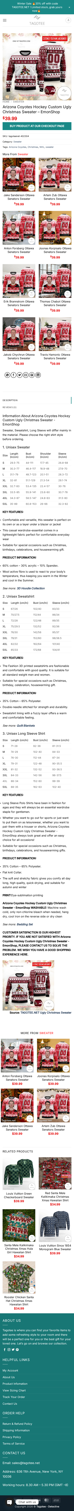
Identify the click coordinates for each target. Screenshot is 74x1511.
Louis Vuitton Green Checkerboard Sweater (19, 1195)
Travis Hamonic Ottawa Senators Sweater (55, 356)
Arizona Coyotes (17, 147)
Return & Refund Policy (17, 1423)
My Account (10, 1370)
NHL (42, 147)
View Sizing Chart (14, 1390)
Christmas (33, 147)
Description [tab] (10, 400)
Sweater (18, 101)
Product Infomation (15, 1383)
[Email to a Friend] (26, 375)
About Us (9, 1377)
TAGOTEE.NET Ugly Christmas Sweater (45, 1012)
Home (6, 101)
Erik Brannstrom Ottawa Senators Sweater (19, 303)
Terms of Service (14, 1443)
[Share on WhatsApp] (7, 375)
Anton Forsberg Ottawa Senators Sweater (19, 250)
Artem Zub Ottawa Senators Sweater (55, 196)
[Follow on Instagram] (9, 1349)
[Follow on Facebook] (4, 1349)
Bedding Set (25, 924)
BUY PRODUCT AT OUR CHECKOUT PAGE (37, 126)
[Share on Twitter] (20, 375)
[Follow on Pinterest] (17, 1349)
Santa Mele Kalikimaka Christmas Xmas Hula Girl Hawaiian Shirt (19, 1248)
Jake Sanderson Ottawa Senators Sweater (19, 196)
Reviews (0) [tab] (10, 407)
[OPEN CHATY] (9, 1502)
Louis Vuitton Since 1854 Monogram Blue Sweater (55, 1247)
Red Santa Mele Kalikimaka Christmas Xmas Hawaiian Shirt (55, 1196)
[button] (5, 20)
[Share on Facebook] (13, 375)
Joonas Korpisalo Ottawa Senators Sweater (55, 250)
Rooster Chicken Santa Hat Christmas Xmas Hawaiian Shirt (19, 1300)
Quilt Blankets (26, 725)
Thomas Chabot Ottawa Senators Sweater (55, 303)
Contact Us (10, 1403)
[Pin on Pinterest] (32, 375)
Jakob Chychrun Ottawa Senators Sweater (19, 356)
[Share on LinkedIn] (38, 375)
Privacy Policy (12, 1437)
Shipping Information (16, 1430)
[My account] (68, 20)
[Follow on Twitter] (13, 1349)
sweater (50, 147)
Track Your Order (14, 1397)
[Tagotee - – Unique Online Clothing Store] (37, 20)
